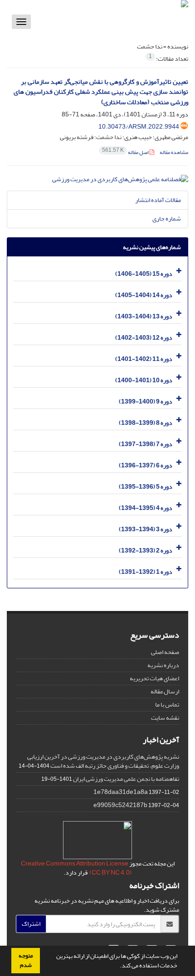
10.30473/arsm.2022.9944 (138, 126)
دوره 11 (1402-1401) (143, 359)
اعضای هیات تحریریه (154, 678)
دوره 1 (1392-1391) (145, 572)
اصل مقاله (126, 152)
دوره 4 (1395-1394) (145, 508)
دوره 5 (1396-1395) (145, 487)
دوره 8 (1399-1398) (145, 423)
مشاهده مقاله (174, 152)
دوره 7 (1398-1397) (145, 444)
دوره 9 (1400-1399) (145, 401)
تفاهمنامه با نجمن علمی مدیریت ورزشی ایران (126, 779)
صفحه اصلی (165, 652)
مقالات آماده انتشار (158, 200)
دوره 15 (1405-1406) (143, 274)
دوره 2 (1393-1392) (145, 550)
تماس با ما (167, 704)
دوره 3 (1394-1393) (145, 529)
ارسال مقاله (165, 691)
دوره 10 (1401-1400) (143, 380)
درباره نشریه (163, 665)
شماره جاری (166, 218)
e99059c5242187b (120, 805)
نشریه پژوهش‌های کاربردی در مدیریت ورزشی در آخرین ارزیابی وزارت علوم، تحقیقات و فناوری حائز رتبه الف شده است (103, 761)
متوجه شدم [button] (26, 960)
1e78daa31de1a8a (120, 792)
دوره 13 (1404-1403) (143, 316)
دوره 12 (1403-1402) (143, 338)
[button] (117, 966)
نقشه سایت (165, 718)
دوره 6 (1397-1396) (145, 465)
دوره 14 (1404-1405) (143, 295)
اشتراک (31, 924)
